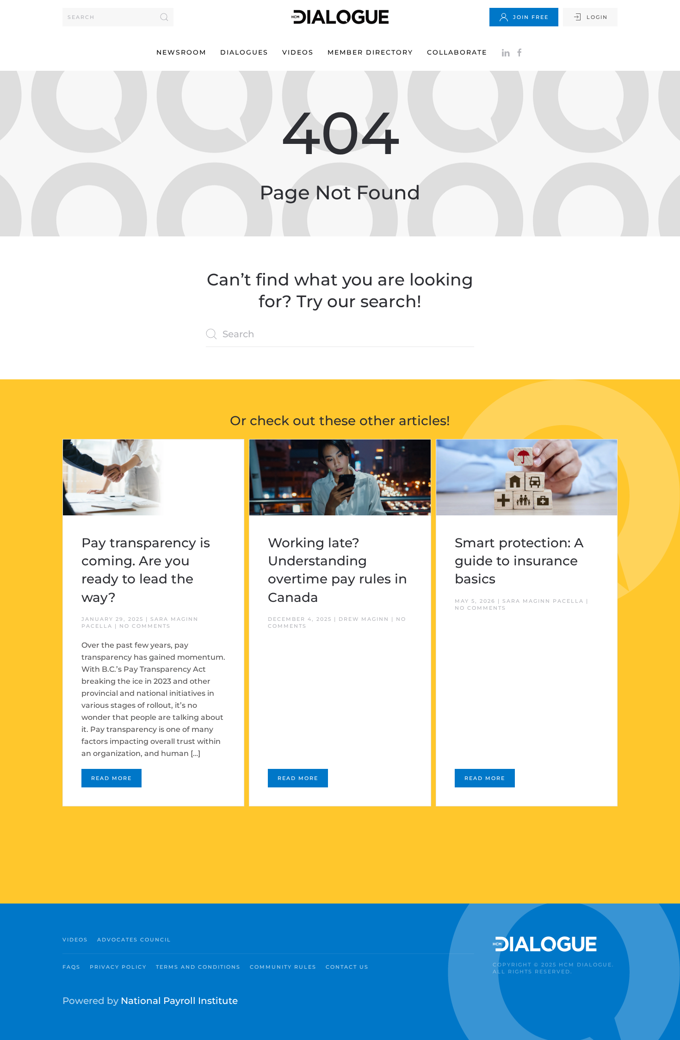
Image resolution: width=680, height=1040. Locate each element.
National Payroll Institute (179, 1000)
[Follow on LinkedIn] (505, 52)
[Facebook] (519, 52)
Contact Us (347, 967)
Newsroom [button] (181, 52)
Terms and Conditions (198, 967)
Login (597, 17)
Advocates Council (134, 939)
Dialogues (244, 52)
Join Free (531, 17)
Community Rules (283, 967)
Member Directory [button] (370, 52)
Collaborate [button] (457, 52)
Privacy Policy (118, 967)
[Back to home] (340, 17)
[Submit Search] (164, 17)
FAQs (71, 967)
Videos (298, 52)
